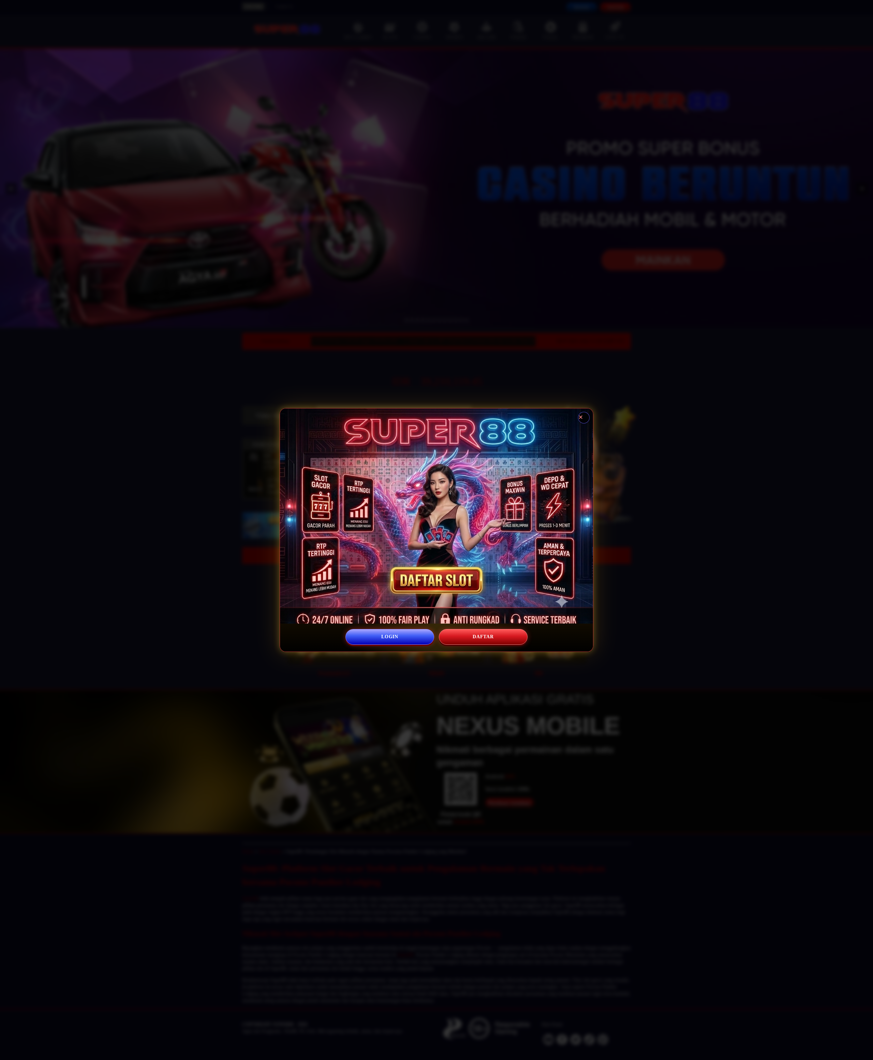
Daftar (483, 636)
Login (389, 636)
